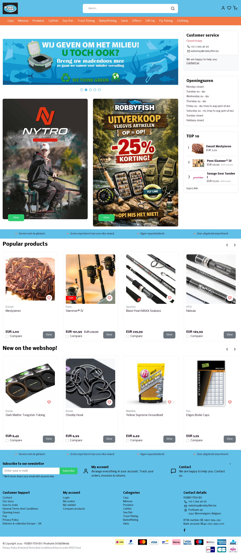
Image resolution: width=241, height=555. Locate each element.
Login (66, 497)
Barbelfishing (108, 21)
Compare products (74, 508)
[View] (45, 159)
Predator (38, 21)
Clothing (182, 21)
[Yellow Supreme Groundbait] (151, 383)
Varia (124, 21)
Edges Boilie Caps (197, 415)
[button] (81, 90)
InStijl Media (62, 543)
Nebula (191, 311)
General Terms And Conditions (20, 508)
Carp (11, 21)
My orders (69, 501)
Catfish (53, 21)
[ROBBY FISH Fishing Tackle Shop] (10, 8)
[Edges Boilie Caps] (211, 383)
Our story (8, 501)
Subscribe (69, 471)
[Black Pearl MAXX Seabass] (151, 279)
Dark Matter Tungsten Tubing (25, 415)
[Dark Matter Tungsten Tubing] (30, 383)
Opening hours (11, 512)
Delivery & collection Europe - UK (22, 523)
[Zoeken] (173, 8)
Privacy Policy (11, 520)
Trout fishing (86, 21)
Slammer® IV (74, 311)
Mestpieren (13, 311)
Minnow (23, 21)
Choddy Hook (74, 415)
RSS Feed (75, 548)
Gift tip (150, 21)
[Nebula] (211, 279)
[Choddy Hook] (90, 383)
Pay (5, 516)
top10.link (192, 188)
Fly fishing (166, 21)
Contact (7, 497)
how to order (10, 505)
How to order (61, 548)
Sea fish (67, 21)
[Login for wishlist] (49, 298)
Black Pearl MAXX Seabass (143, 311)
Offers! (136, 21)
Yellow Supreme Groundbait (144, 415)
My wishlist (69, 505)
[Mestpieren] (30, 279)
